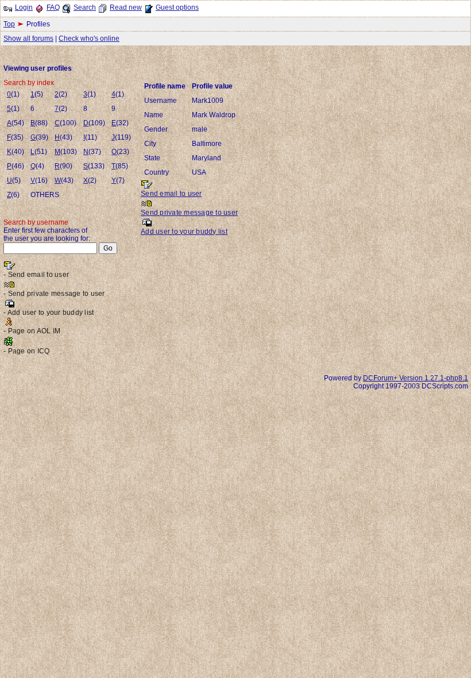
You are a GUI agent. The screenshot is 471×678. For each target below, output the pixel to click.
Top (9, 24)
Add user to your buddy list (184, 232)
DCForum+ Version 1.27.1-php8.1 (415, 378)
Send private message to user (189, 213)
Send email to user (171, 194)
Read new (126, 7)
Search (85, 7)
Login (24, 7)
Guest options (177, 7)
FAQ (53, 7)
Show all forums (28, 38)
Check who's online (89, 38)
